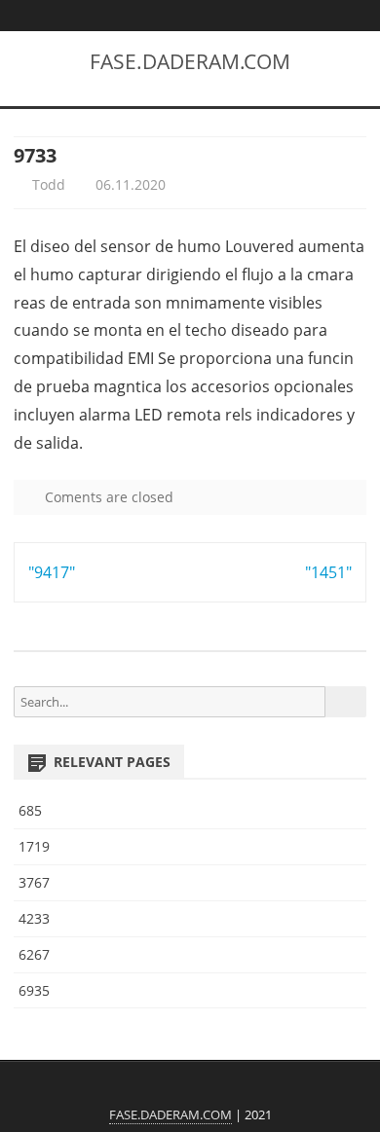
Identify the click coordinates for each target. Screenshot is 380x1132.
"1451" (328, 572)
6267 (34, 954)
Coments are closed (107, 497)
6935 (34, 990)
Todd (46, 184)
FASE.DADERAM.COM (190, 62)
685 (30, 810)
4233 (34, 918)
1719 (34, 846)
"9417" (51, 572)
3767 (34, 882)
